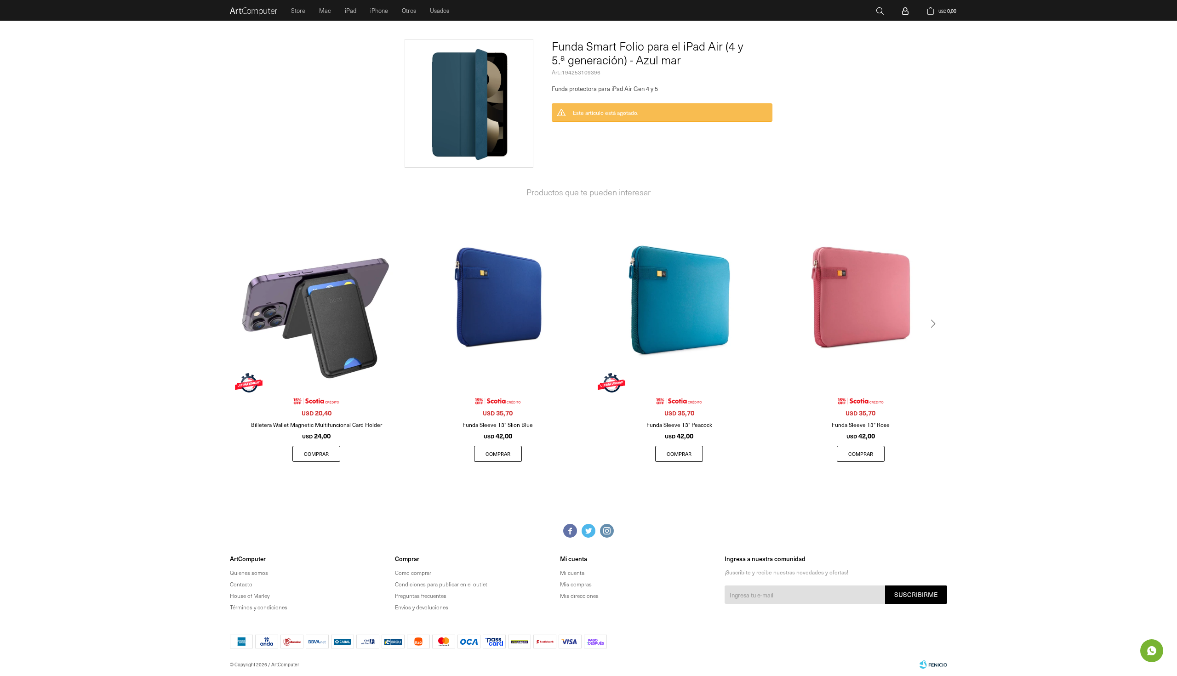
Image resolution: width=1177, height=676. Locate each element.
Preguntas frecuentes (420, 595)
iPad (350, 10)
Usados (439, 10)
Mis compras (576, 584)
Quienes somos (249, 572)
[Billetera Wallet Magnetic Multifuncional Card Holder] (316, 297)
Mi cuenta (572, 572)
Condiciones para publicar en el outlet (441, 584)
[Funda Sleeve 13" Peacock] (679, 297)
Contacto (241, 584)
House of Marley (249, 595)
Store (298, 10)
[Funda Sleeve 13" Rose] (861, 297)
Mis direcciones (579, 595)
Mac (325, 10)
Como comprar (413, 572)
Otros (409, 10)
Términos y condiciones (258, 607)
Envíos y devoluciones (421, 607)
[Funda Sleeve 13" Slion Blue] (498, 297)
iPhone (379, 10)
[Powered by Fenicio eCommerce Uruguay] (933, 664)
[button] (879, 10)
